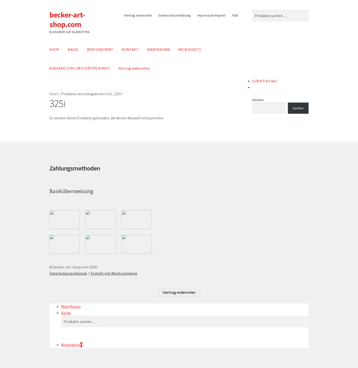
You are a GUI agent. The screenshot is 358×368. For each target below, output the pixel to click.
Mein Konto (71, 306)
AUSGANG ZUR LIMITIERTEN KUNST (79, 68)
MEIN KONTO (189, 49)
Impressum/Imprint (211, 15)
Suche (66, 312)
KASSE (73, 49)
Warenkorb (71, 344)
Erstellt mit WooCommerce (114, 273)
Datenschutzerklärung (175, 15)
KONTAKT (130, 49)
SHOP (54, 49)
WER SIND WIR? (100, 49)
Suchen (258, 100)
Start (53, 93)
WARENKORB (158, 49)
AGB (235, 15)
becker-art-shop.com (67, 19)
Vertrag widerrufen (138, 15)
